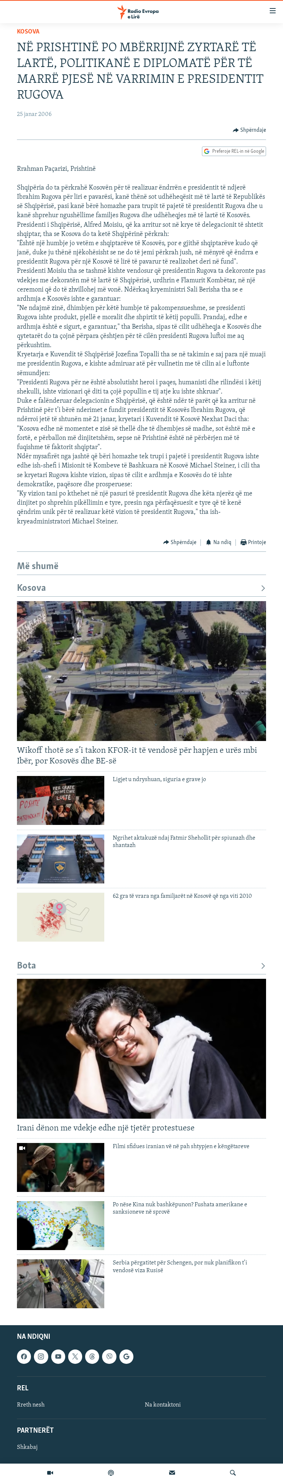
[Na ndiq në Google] (126, 1357)
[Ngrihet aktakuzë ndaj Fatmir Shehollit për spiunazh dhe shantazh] (60, 858)
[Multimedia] (50, 1473)
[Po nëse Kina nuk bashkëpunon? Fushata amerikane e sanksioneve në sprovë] (60, 1225)
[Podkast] (111, 1473)
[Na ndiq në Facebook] (24, 1357)
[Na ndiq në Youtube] (58, 1357)
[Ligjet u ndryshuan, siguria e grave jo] (60, 800)
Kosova (28, 32)
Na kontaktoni (163, 1405)
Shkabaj (27, 1448)
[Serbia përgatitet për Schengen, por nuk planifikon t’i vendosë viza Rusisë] (60, 1283)
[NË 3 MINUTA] (172, 1473)
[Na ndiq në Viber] (109, 1357)
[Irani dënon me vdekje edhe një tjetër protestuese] (141, 1049)
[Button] (249, 130)
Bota (26, 966)
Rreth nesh (31, 1405)
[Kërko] (233, 1473)
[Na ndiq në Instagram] (41, 1357)
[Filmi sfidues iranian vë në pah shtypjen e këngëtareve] (60, 1167)
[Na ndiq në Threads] (92, 1357)
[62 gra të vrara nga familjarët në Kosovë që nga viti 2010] (60, 917)
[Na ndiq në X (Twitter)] (75, 1357)
